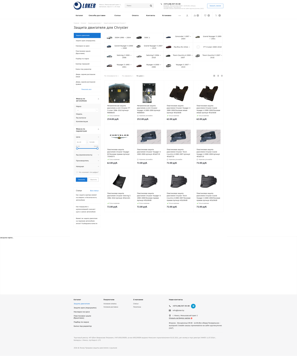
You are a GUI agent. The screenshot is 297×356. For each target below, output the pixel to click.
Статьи (135, 304)
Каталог (77, 299)
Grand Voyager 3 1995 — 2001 (212, 37)
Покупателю (108, 299)
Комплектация (82, 121)
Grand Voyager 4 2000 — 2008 (124, 47)
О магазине (138, 299)
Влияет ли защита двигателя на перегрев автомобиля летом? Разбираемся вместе (86, 221)
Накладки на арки (82, 312)
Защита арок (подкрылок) (85, 308)
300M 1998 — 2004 (123, 37)
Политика (137, 307)
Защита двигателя (82, 304)
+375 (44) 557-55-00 (171, 4)
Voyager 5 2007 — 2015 (183, 65)
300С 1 (147, 37)
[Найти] (151, 5)
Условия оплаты (109, 304)
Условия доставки (110, 307)
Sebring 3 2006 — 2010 (153, 56)
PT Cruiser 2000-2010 (212, 47)
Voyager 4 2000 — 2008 (153, 65)
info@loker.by (178, 310)
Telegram (193, 306)
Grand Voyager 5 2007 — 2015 (153, 47)
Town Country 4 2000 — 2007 (183, 56)
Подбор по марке (81, 322)
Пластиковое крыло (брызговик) (82, 317)
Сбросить (93, 180)
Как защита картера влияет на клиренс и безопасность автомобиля (86, 197)
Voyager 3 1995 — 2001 (124, 65)
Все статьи (94, 191)
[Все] (179, 15)
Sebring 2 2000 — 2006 (124, 56)
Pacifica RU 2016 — (182, 47)
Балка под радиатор (83, 326)
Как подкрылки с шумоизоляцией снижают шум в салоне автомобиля (85, 209)
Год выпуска (81, 118)
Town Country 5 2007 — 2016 (212, 56)
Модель (79, 114)
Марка (78, 106)
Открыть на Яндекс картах (180, 318)
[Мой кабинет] (187, 15)
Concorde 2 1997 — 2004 (183, 37)
